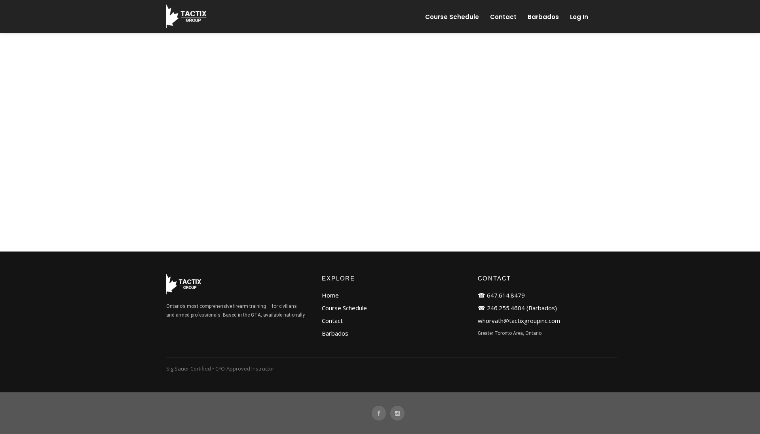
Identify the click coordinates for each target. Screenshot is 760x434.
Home (330, 295)
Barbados (543, 17)
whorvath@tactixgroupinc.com (519, 321)
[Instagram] (397, 413)
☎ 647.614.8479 (501, 295)
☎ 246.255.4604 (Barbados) (517, 308)
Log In (579, 17)
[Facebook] (379, 413)
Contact (503, 17)
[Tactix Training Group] (187, 26)
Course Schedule (452, 17)
